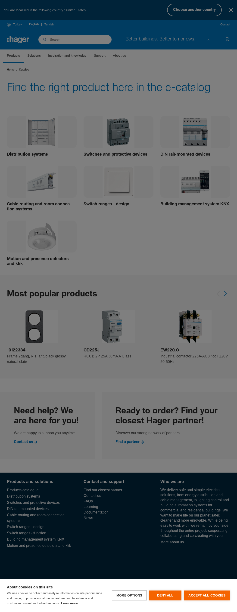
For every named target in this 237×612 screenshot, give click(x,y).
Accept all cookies (206, 595)
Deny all (165, 595)
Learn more (69, 603)
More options (129, 595)
